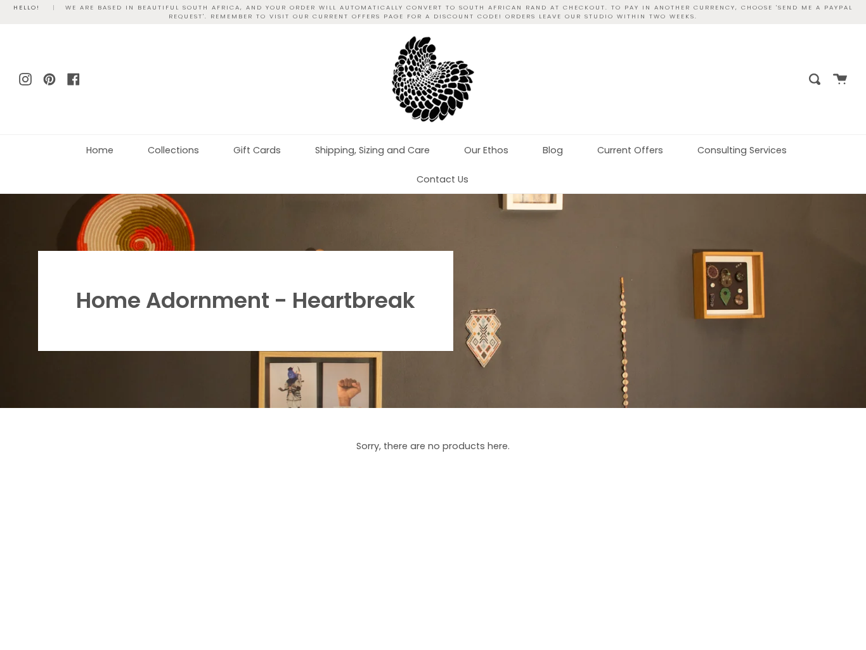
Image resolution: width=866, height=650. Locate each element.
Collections (173, 150)
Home (99, 150)
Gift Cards (257, 150)
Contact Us (443, 179)
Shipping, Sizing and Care (372, 150)
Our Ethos (486, 150)
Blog (553, 150)
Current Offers (630, 150)
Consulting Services (742, 150)
